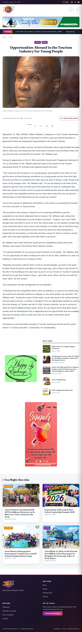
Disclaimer (56, 629)
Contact (5, 618)
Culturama (6, 607)
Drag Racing (61, 32)
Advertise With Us (73, 629)
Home (4, 37)
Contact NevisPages (52, 613)
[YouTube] (78, 2)
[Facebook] (72, 2)
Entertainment (47, 593)
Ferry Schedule (8, 615)
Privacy (64, 629)
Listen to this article (69, 118)
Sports (45, 589)
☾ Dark (65, 2)
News (45, 585)
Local (10, 37)
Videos (45, 596)
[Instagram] (75, 2)
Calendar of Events (9, 611)
